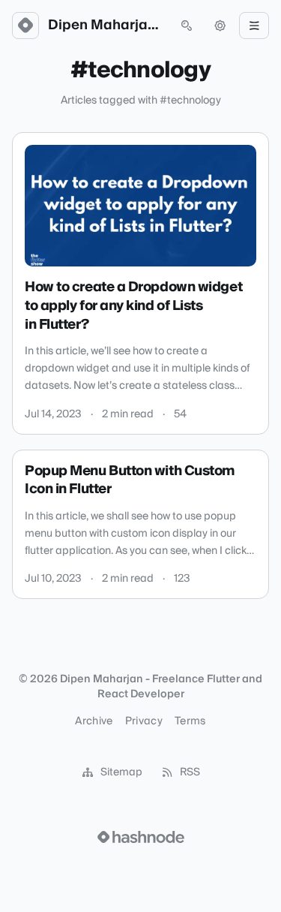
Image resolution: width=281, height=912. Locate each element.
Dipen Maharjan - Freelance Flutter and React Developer (106, 25)
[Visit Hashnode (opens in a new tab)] (141, 837)
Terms (190, 721)
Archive (93, 721)
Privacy (144, 721)
